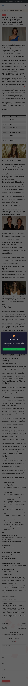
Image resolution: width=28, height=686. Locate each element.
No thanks (14, 351)
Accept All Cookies (14, 349)
